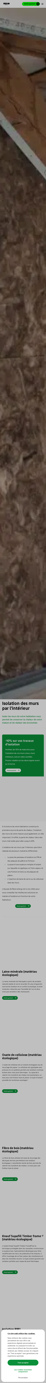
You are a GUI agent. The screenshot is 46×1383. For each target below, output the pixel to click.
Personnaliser (23, 1378)
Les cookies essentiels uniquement (23, 1371)
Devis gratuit (21, 906)
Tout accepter (23, 1363)
